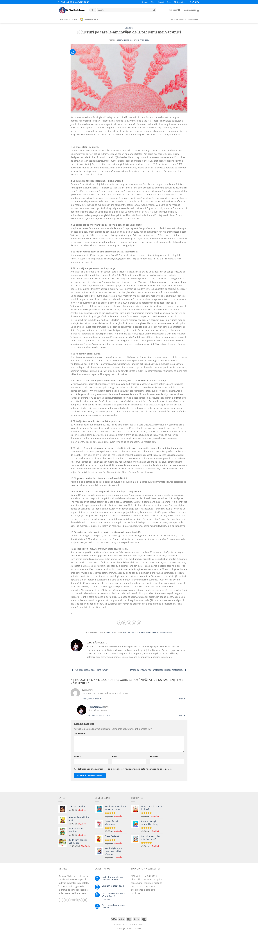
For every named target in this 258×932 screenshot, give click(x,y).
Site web (154, 756)
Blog (153, 2)
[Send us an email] (195, 2)
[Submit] (154, 10)
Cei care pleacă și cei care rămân (91, 669)
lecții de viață (146, 632)
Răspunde (183, 699)
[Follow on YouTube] (85, 900)
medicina (155, 632)
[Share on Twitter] (124, 623)
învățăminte (135, 632)
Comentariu (80, 733)
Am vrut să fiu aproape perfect (113, 906)
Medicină (129, 28)
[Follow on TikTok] (193, 2)
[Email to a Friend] (129, 623)
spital (169, 632)
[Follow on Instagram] (190, 2)
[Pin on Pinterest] (134, 623)
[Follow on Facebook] (188, 2)
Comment (106, 899)
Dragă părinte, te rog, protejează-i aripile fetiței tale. (156, 669)
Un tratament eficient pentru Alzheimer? (112, 878)
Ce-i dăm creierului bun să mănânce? (113, 894)
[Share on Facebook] (119, 623)
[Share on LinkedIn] (139, 623)
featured (126, 632)
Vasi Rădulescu (142, 40)
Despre (145, 2)
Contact (160, 2)
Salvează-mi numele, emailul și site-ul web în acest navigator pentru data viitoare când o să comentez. (125, 769)
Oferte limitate (91, 19)
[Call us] (198, 2)
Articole (64, 20)
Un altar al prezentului (113, 886)
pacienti (163, 632)
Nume (77, 756)
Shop (169, 2)
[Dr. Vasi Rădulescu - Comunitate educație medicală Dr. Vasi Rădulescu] (71, 10)
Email (115, 756)
